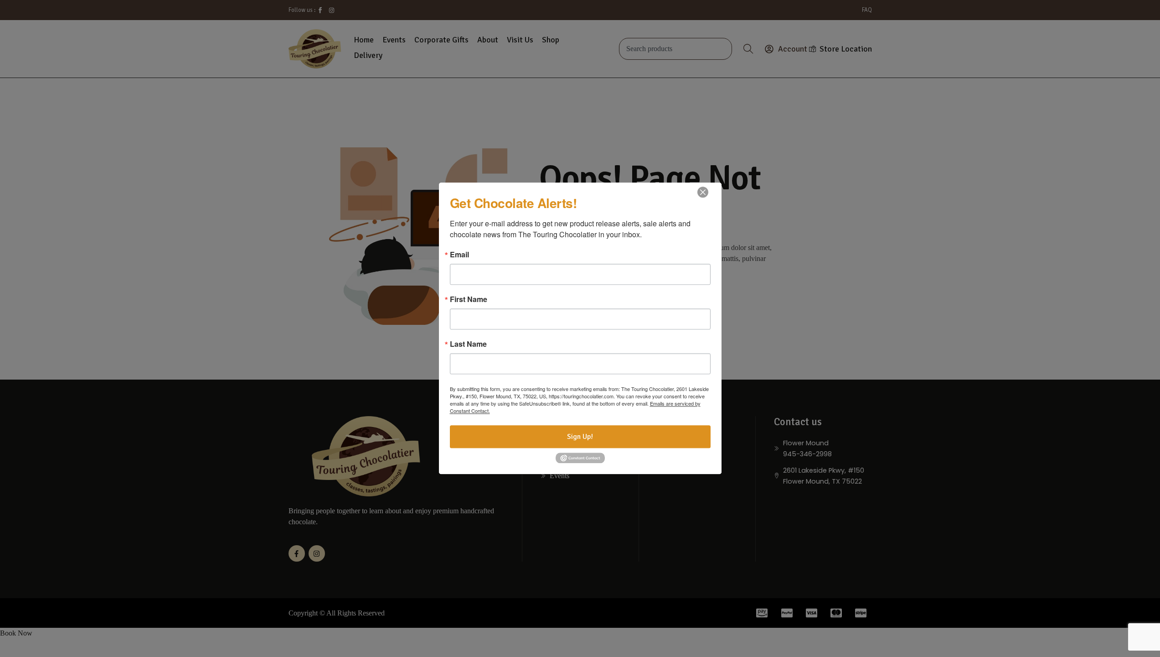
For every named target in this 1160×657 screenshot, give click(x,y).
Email (459, 254)
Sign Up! (580, 436)
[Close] (703, 192)
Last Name (468, 344)
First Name (468, 299)
